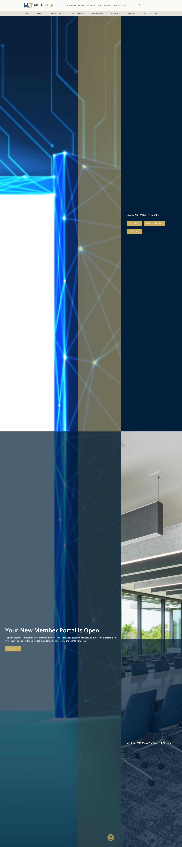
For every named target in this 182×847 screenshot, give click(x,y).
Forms (134, 231)
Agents (26, 13)
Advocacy (114, 13)
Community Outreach (150, 13)
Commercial (130, 13)
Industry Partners (76, 13)
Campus (99, 5)
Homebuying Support (119, 5)
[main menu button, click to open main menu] (156, 5)
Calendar (107, 5)
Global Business (97, 13)
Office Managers (56, 13)
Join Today (134, 223)
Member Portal (71, 5)
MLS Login (81, 5)
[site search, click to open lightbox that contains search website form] (140, 5)
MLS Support (91, 5)
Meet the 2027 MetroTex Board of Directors (149, 743)
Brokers (39, 13)
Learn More (13, 649)
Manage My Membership (154, 223)
